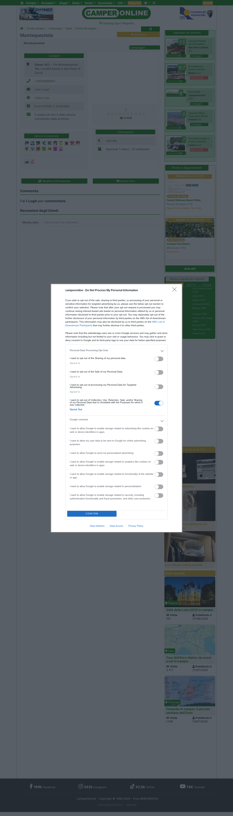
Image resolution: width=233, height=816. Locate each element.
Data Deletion (97, 525)
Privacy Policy (135, 525)
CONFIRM (92, 513)
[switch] (158, 359)
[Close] (175, 290)
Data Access (116, 525)
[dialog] (116, 408)
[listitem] (116, 351)
